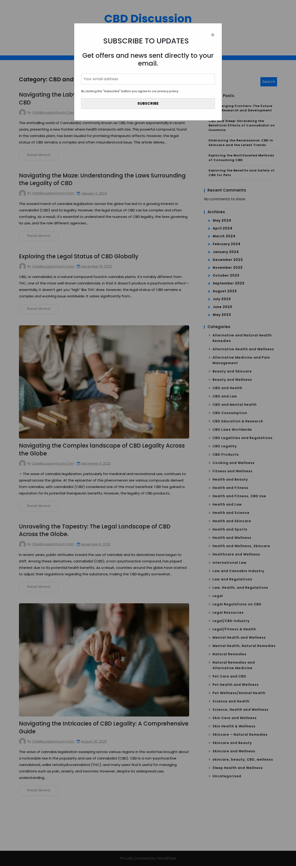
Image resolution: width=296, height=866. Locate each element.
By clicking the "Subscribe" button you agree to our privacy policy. (130, 91)
